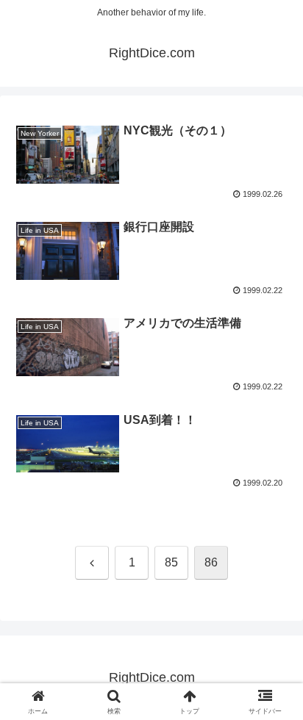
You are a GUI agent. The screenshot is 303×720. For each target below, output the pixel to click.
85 (171, 562)
